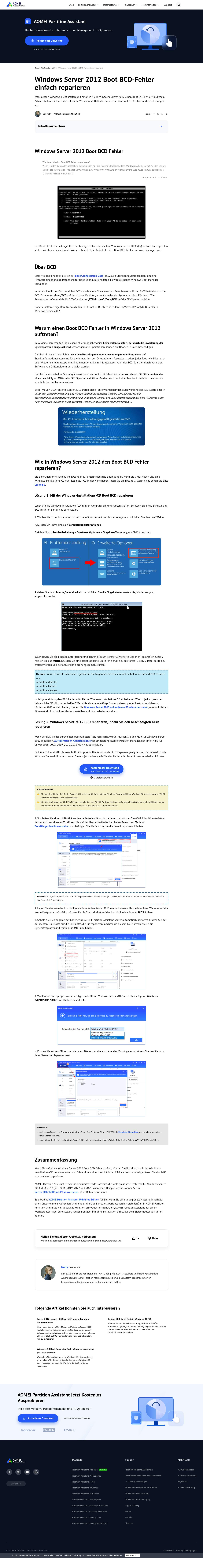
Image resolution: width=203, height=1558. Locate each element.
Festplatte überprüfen (128, 1132)
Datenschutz (168, 1550)
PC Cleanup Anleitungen (136, 1481)
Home (37, 68)
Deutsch (15, 1483)
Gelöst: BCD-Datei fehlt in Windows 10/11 (129, 1318)
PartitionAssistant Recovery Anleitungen (143, 1475)
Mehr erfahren (115, 1555)
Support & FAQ (132, 1505)
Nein (155, 1238)
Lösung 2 (40, 484)
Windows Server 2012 (49, 68)
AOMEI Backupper (186, 1469)
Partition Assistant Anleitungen (139, 1469)
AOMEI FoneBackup (186, 1487)
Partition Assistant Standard (85, 1469)
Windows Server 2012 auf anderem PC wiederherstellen (116, 707)
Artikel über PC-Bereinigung (137, 1499)
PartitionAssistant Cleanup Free (86, 1517)
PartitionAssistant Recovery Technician (89, 1511)
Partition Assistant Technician (85, 1493)
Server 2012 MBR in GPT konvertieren (56, 1192)
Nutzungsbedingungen (186, 1550)
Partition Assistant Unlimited (85, 1487)
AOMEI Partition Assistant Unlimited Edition (74, 1199)
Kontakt (128, 1517)
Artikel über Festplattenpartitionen (141, 1487)
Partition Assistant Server (83, 1481)
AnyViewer (182, 1481)
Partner (128, 1511)
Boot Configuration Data (89, 275)
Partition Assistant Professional (86, 1475)
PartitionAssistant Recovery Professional (90, 1505)
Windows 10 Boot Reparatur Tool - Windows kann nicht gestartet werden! (65, 1350)
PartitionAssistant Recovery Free (86, 1499)
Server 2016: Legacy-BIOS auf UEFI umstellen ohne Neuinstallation (63, 1320)
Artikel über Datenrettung (136, 1493)
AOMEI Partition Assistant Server (73, 740)
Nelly (49, 113)
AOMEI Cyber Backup (187, 1475)
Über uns (129, 1523)
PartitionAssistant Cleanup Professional (90, 1523)
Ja (137, 1238)
